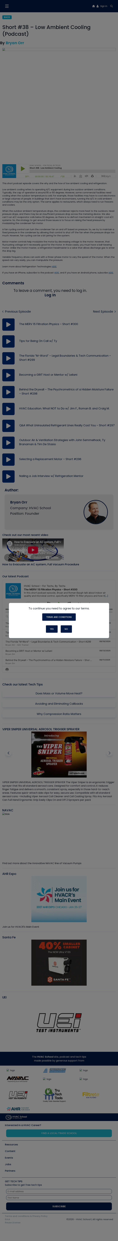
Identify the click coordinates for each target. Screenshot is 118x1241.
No (66, 629)
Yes (52, 629)
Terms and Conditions (59, 617)
